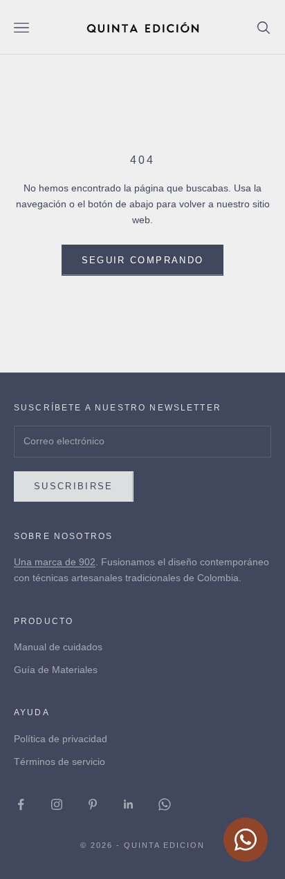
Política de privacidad (60, 738)
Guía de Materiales (56, 669)
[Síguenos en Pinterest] (93, 804)
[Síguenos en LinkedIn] (129, 804)
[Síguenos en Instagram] (57, 804)
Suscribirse (73, 486)
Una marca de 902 (54, 561)
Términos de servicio (59, 761)
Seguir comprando (142, 260)
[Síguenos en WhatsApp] (165, 804)
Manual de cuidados (58, 646)
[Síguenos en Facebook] (21, 804)
